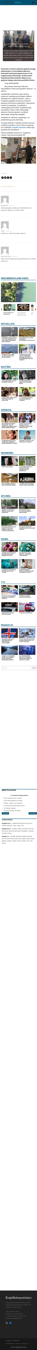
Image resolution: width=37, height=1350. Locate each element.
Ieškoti (34, 668)
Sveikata (6, 410)
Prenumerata (10, 1343)
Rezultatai (33, 813)
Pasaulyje (7, 625)
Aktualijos (8, 324)
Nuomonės (7, 453)
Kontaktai (25, 1343)
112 (3, 582)
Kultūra (6, 367)
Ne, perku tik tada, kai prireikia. (12, 810)
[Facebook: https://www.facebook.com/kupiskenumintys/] (10, 1323)
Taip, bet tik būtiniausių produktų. (13, 800)
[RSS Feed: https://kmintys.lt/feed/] (7, 1323)
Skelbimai (9, 1340)
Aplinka (6, 496)
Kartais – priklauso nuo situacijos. (13, 803)
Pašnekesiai (16, 1340)
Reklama (18, 1343)
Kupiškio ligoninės (19, 127)
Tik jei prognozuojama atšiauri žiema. (14, 805)
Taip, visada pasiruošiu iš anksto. (13, 798)
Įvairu (4, 539)
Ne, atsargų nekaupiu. (10, 808)
